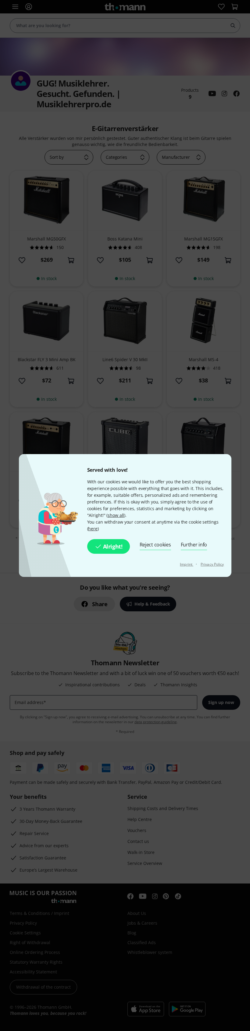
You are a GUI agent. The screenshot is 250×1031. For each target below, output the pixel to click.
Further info (194, 544)
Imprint (186, 564)
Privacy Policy (212, 564)
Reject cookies (155, 544)
